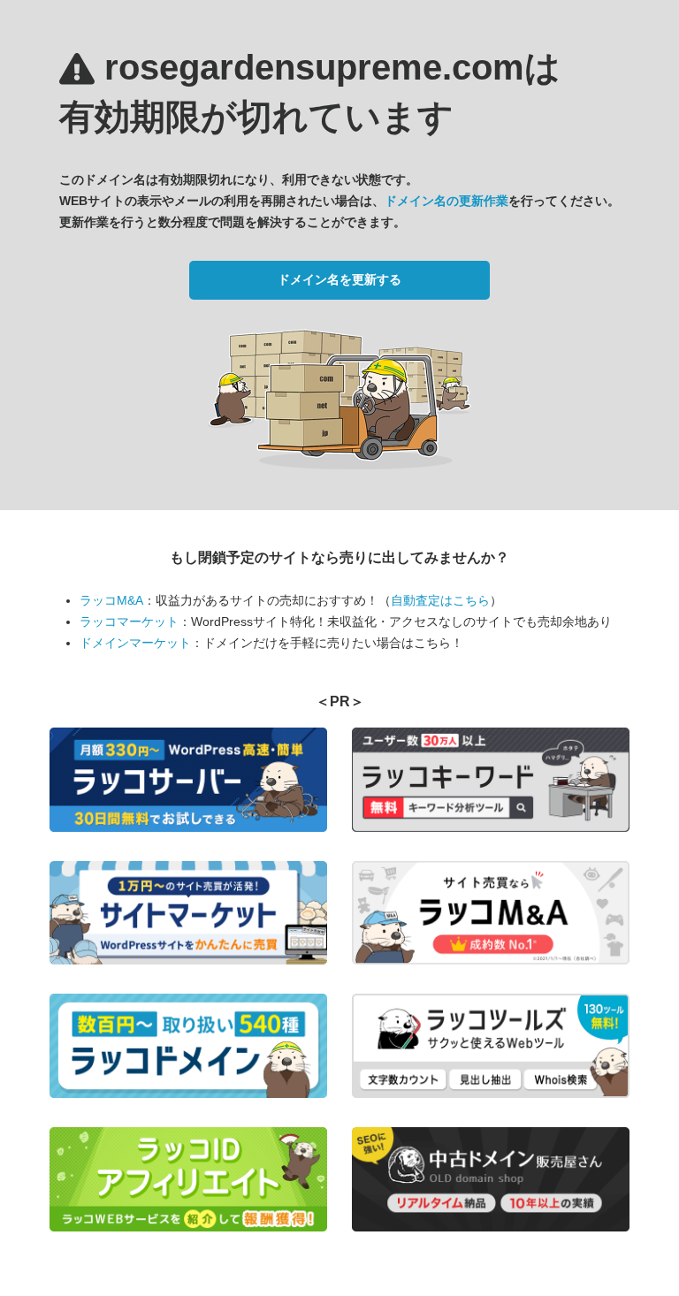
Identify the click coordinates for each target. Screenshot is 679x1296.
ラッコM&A (111, 600)
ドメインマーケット (135, 643)
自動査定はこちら (440, 600)
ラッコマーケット (129, 621)
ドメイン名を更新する (339, 279)
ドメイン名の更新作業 (446, 201)
